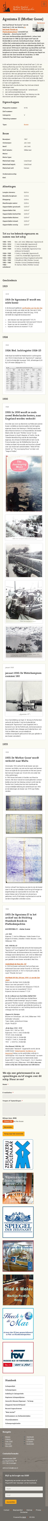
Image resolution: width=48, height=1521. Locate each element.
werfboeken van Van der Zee (32, 308)
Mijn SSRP (8, 1446)
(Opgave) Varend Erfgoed (15, 1405)
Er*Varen (30, 1441)
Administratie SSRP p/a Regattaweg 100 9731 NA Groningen (10, 1461)
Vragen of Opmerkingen (12, 1101)
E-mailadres (8, 1092)
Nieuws (7, 1437)
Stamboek (30, 1437)
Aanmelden (11, 1502)
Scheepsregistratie (12, 1423)
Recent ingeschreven (13, 1408)
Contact (6, 1510)
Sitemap (29, 1510)
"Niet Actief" (10, 1412)
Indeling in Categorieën (14, 1393)
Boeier (26, 124)
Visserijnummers (11, 1420)
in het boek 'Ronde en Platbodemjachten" (14, 29)
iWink (24, 1517)
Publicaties (30, 1439)
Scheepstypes (10, 1390)
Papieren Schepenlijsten (14, 1397)
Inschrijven (30, 1444)
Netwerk (8, 1444)
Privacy (38, 1510)
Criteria (7, 1439)
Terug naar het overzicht (13, 1134)
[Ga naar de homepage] (19, 6)
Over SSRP (9, 1441)
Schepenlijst (10, 1386)
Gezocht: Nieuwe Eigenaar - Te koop (19, 1401)
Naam (5, 1084)
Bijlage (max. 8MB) (10, 1118)
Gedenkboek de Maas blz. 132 (15, 964)
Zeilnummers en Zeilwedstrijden (17, 1416)
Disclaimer (24, 1512)
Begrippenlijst (18, 1510)
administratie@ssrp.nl (10, 1468)
